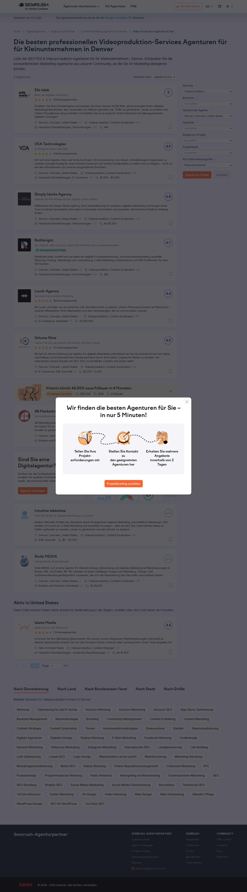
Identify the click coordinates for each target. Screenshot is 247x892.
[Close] (187, 401)
